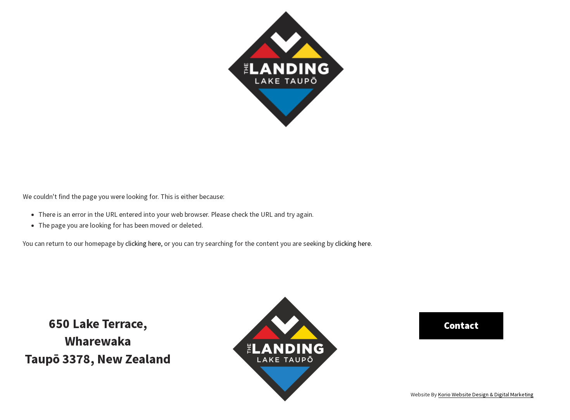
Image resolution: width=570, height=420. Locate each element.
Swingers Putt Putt (197, 150)
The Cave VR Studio (373, 150)
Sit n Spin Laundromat (445, 150)
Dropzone (73, 150)
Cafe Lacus (318, 150)
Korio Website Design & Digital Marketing (486, 394)
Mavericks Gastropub (128, 150)
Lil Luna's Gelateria (264, 150)
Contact (499, 150)
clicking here (143, 243)
